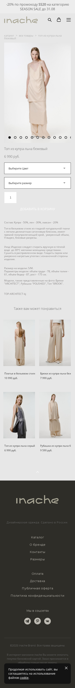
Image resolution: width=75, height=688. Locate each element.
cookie (24, 678)
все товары (26, 35)
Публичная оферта (37, 588)
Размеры (37, 559)
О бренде (38, 544)
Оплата (38, 573)
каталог (9, 35)
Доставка (37, 581)
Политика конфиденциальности (37, 595)
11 (66, 137)
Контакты (37, 552)
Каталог (37, 537)
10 (60, 137)
